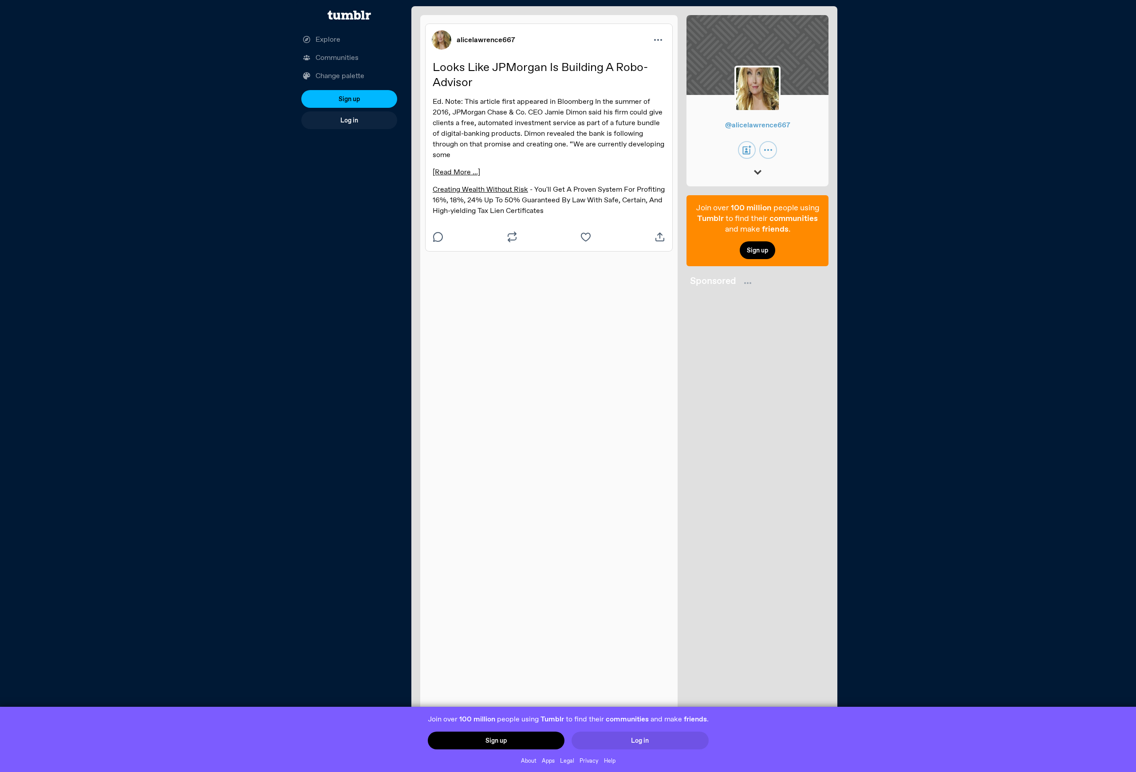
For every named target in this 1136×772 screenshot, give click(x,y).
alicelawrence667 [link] (486, 39)
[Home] (349, 15)
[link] (441, 40)
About (528, 760)
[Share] (660, 237)
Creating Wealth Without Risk (480, 189)
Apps (548, 760)
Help (609, 760)
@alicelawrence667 (757, 125)
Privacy (589, 760)
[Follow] (747, 150)
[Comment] (438, 237)
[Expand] (757, 173)
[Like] (586, 237)
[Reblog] (512, 237)
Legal (567, 760)
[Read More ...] (456, 172)
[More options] (658, 40)
